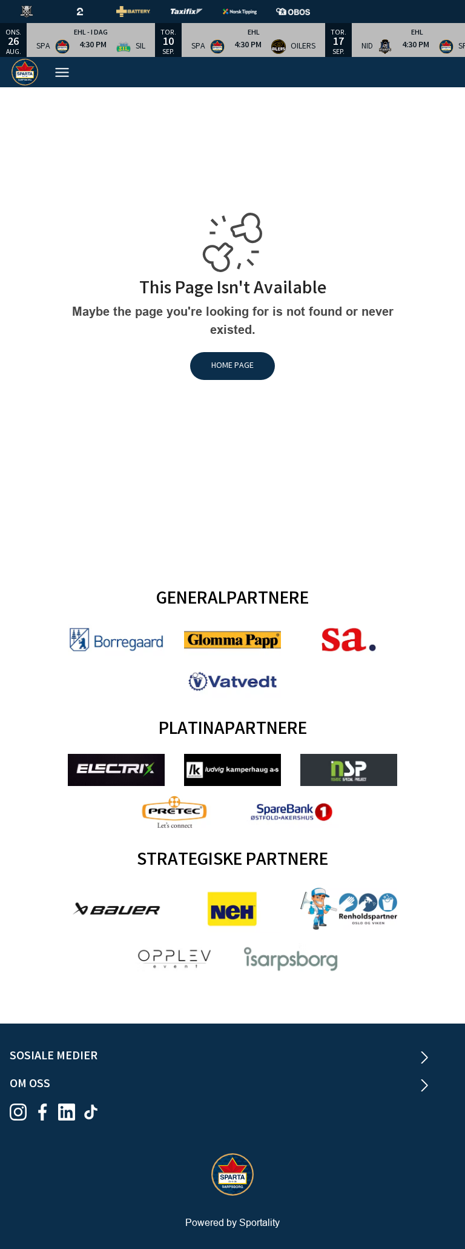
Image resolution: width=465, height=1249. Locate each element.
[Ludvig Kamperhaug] (232, 770)
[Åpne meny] (62, 72)
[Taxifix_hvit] (196, 11)
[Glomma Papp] (232, 640)
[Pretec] (174, 812)
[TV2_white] (89, 11)
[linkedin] (70, 1112)
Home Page (232, 366)
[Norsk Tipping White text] (249, 11)
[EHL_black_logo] (36, 11)
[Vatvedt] (232, 681)
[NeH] (232, 909)
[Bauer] (116, 909)
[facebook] (46, 1112)
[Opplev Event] (174, 959)
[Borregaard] (116, 640)
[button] (91, 40)
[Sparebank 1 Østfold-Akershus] (290, 812)
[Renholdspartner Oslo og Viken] (348, 909)
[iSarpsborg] (290, 959)
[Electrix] (116, 770)
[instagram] (22, 1112)
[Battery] (143, 11)
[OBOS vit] (302, 11)
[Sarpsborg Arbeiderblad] (348, 640)
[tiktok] (94, 1112)
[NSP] (348, 770)
